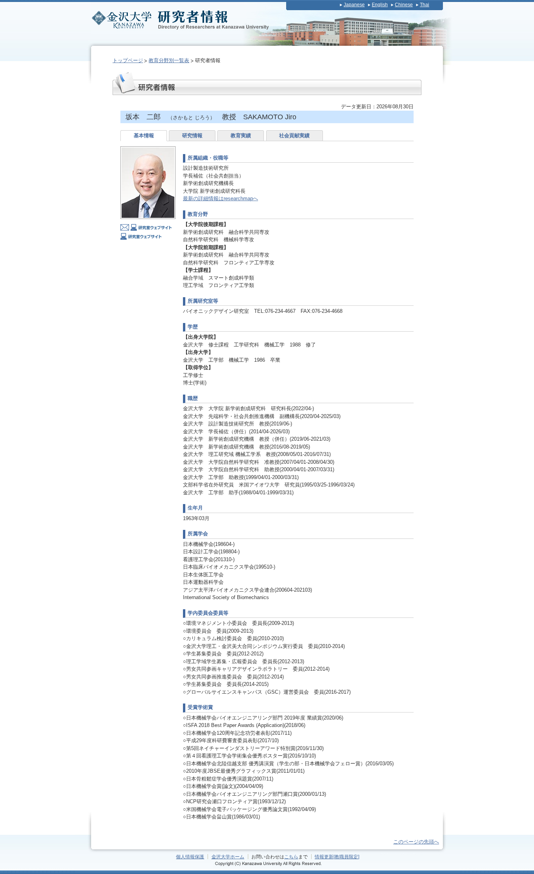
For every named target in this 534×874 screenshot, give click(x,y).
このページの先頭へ (416, 842)
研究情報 (192, 135)
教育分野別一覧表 (169, 60)
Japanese (354, 4)
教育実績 (241, 135)
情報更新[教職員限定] (337, 856)
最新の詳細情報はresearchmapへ (220, 198)
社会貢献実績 (294, 135)
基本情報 (144, 135)
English (380, 4)
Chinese (404, 4)
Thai (424, 4)
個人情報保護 (190, 856)
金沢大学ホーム (227, 856)
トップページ (128, 60)
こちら (291, 856)
